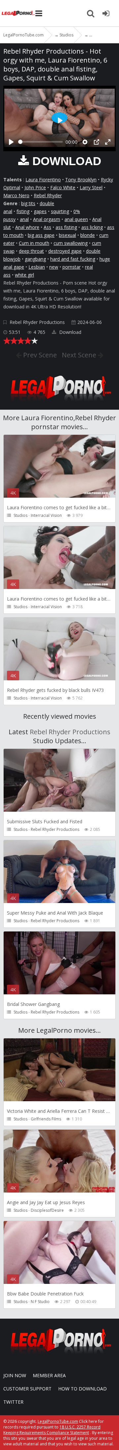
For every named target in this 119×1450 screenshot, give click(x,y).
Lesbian (36, 267)
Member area (49, 1375)
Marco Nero (16, 195)
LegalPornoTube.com (18, 13)
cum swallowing (71, 243)
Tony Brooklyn (81, 179)
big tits (28, 203)
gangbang (35, 259)
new (53, 267)
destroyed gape (65, 251)
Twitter (13, 1402)
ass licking (92, 227)
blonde (87, 235)
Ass (47, 227)
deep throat (31, 251)
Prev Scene (39, 354)
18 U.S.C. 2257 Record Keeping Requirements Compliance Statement (51, 1429)
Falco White (62, 187)
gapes (40, 211)
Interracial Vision (46, 515)
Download (69, 332)
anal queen (76, 219)
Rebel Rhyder (48, 195)
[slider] (40, 142)
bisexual (67, 235)
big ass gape (41, 235)
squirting (60, 211)
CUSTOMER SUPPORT (27, 1388)
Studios (20, 515)
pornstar (71, 267)
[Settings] (85, 142)
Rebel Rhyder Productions (37, 322)
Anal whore (27, 227)
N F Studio (40, 1301)
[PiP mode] (96, 142)
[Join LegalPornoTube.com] (105, 13)
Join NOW (14, 1375)
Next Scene (80, 354)
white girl (24, 275)
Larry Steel (91, 187)
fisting (23, 211)
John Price (35, 187)
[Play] (11, 142)
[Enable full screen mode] (107, 142)
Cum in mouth (34, 243)
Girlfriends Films (46, 1119)
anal (24, 219)
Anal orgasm (46, 219)
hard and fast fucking (72, 259)
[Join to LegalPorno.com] (59, 403)
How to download (82, 1388)
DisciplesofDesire (47, 1210)
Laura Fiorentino (43, 179)
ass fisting (66, 227)
